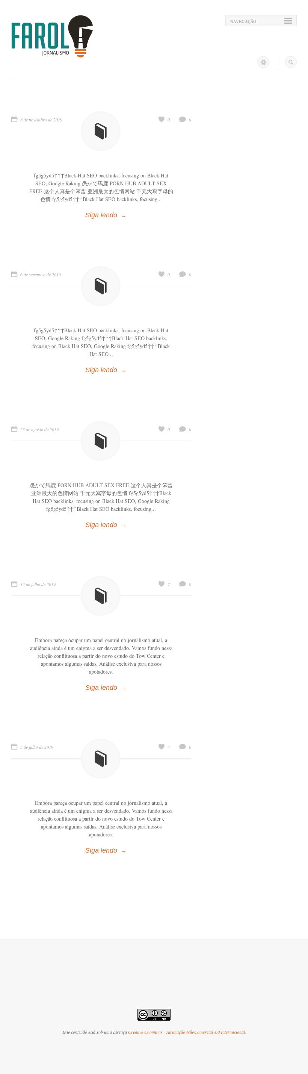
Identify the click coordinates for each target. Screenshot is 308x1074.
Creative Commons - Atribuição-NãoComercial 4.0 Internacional (186, 1032)
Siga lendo (101, 215)
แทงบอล (196, 986)
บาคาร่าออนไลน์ (123, 986)
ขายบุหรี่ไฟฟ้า (164, 986)
